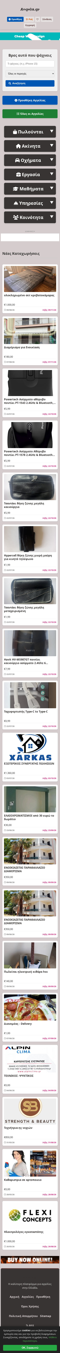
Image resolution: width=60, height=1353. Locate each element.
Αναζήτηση (18, 83)
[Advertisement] (30, 237)
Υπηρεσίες (30, 203)
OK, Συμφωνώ (30, 1347)
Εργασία (30, 174)
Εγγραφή (30, 25)
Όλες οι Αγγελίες (31, 114)
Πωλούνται (30, 132)
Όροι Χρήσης (30, 1306)
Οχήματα (30, 160)
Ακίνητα (30, 146)
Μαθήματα (31, 189)
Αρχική (14, 1297)
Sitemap (45, 1316)
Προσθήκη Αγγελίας (31, 100)
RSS (31, 1325)
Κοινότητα (31, 217)
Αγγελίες (28, 1297)
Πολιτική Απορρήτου (23, 1316)
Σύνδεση (47, 19)
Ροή (30, 19)
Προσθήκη (16, 19)
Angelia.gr (30, 9)
